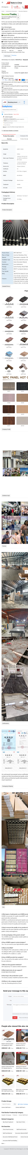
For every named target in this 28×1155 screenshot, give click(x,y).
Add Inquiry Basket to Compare (10, 130)
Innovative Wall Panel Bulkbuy (10, 1140)
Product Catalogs (23, 1104)
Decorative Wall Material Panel (10, 1137)
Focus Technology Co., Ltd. (19, 1149)
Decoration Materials (23, 11)
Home (3, 11)
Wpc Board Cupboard (8, 1122)
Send (15, 1017)
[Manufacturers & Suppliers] (14, 2)
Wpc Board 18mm (20, 1122)
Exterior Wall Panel (20, 1107)
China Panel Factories (8, 1129)
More (3, 1143)
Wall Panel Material (7, 1133)
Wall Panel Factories (21, 1129)
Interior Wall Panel (6, 1107)
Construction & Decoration (11, 11)
